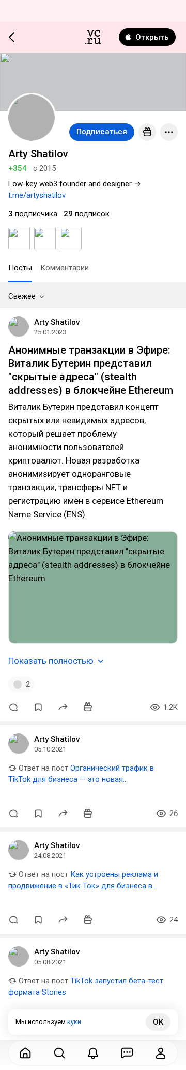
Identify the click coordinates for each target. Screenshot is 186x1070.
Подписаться (101, 131)
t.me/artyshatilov (37, 195)
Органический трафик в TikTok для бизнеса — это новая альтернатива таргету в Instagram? (81, 779)
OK (158, 1022)
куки (74, 1022)
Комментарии (64, 268)
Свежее (22, 296)
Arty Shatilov (57, 322)
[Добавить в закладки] (38, 707)
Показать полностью (51, 661)
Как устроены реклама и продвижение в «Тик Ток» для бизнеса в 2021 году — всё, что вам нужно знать (83, 886)
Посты (20, 268)
